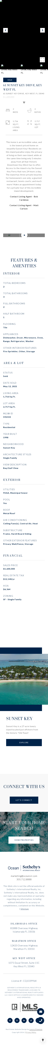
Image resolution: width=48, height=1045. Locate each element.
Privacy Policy (30, 1032)
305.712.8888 (24, 879)
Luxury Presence (35, 1029)
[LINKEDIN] (24, 1020)
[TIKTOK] (31, 1020)
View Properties (24, 840)
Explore (24, 742)
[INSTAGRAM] (17, 1020)
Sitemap (25, 909)
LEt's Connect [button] (24, 800)
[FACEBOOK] (10, 1020)
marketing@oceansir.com (24, 876)
